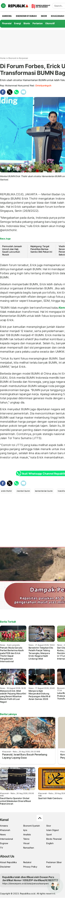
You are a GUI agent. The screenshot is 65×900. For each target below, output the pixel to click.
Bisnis (27, 23)
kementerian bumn (44, 491)
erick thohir (6, 491)
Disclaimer (5, 866)
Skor (48, 825)
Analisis (27, 834)
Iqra (25, 830)
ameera (7, 16)
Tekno (26, 839)
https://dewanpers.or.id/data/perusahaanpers (25, 883)
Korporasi (23, 58)
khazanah (57, 16)
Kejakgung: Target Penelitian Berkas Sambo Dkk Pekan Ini (41, 249)
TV (1, 847)
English (49, 843)
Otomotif (50, 23)
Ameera (4, 825)
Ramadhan (28, 847)
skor (44, 16)
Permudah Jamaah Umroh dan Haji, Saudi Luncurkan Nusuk (12, 250)
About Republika (8, 862)
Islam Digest (52, 830)
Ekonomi (12, 58)
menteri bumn (23, 491)
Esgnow (4, 843)
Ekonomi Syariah (26, 16)
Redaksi (27, 862)
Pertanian (37, 23)
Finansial (7, 23)
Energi (17, 23)
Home (3, 58)
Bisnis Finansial (54, 839)
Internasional (6, 839)
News (3, 834)
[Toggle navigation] (3, 5)
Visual (26, 843)
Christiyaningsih (43, 85)
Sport (49, 834)
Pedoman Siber (54, 862)
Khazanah (5, 830)
